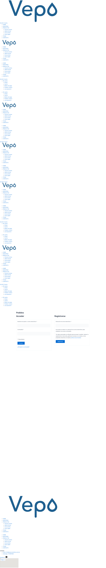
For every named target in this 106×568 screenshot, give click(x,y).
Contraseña (23, 329)
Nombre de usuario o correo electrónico (29, 321)
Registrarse (60, 341)
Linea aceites (7, 32)
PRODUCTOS (6, 27)
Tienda (4, 36)
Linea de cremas (8, 29)
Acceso (21, 343)
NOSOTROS (5, 26)
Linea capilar (7, 34)
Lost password (7, 89)
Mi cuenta (5, 80)
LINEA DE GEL (7, 31)
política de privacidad (76, 337)
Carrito (6, 84)
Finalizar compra (8, 87)
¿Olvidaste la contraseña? (23, 347)
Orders (6, 82)
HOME (4, 24)
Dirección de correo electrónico (66, 321)
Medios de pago (8, 85)
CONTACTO (5, 37)
